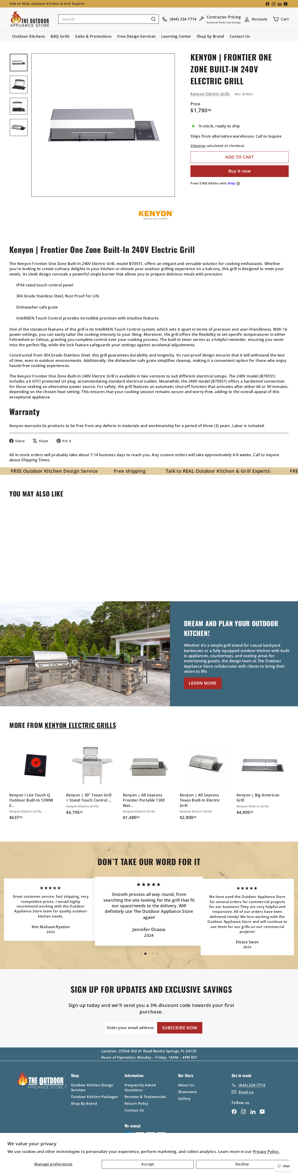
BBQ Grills (60, 36)
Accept (147, 1164)
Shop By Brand (84, 1103)
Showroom (187, 1091)
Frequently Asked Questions (140, 1087)
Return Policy (136, 1103)
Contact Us (240, 36)
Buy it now (239, 171)
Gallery (184, 1098)
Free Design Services (136, 36)
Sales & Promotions (93, 36)
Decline (242, 1164)
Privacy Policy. (266, 1151)
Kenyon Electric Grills (210, 93)
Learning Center (176, 36)
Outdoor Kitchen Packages (94, 1096)
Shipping (197, 145)
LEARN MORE (203, 683)
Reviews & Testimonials (145, 1096)
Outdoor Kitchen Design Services (92, 1087)
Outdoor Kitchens (28, 36)
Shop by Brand (210, 36)
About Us (186, 1085)
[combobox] (108, 19)
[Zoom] (103, 125)
